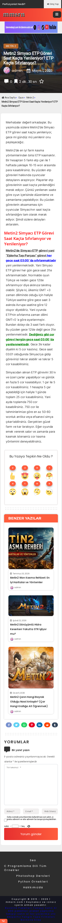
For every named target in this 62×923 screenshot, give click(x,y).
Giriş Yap (54, 4)
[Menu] (57, 14)
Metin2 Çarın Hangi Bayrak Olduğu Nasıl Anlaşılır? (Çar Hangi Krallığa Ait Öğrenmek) (29, 701)
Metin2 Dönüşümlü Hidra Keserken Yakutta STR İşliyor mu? (28, 629)
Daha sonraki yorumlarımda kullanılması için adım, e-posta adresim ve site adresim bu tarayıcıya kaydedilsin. (32, 818)
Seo (33, 860)
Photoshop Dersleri (33, 876)
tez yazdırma (40, 913)
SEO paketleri (18, 911)
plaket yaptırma (42, 911)
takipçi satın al (17, 913)
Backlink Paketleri (18, 908)
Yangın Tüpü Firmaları (38, 916)
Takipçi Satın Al (45, 908)
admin (17, 587)
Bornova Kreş (31, 919)
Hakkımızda (33, 887)
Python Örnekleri (33, 882)
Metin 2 (11, 46)
